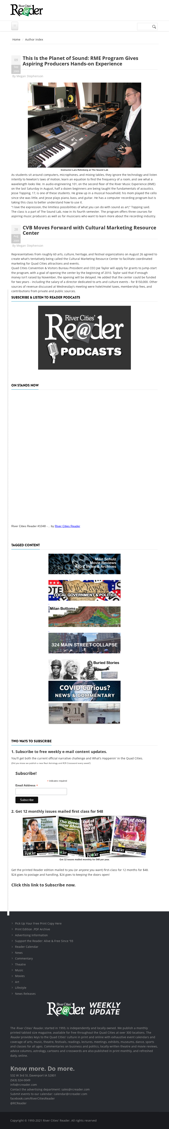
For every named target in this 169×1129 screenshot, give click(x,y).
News (19, 953)
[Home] (26, 10)
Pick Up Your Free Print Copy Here (38, 923)
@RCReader (18, 1103)
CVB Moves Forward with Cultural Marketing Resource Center (89, 230)
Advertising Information (31, 935)
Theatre (20, 964)
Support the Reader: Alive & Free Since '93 (44, 941)
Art (17, 982)
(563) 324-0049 (20, 1080)
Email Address (26, 785)
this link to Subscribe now (48, 885)
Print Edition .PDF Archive (32, 929)
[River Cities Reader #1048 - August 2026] (84, 455)
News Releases (25, 994)
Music (19, 970)
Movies (20, 976)
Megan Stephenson (29, 76)
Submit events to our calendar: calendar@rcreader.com (48, 1094)
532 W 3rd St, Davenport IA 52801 (33, 1075)
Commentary (24, 958)
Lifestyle (20, 988)
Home (16, 39)
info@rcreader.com (23, 1085)
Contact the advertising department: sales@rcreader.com (50, 1089)
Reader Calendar (26, 947)
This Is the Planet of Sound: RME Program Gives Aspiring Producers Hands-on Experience (80, 61)
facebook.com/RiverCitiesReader (32, 1098)
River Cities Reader (67, 526)
